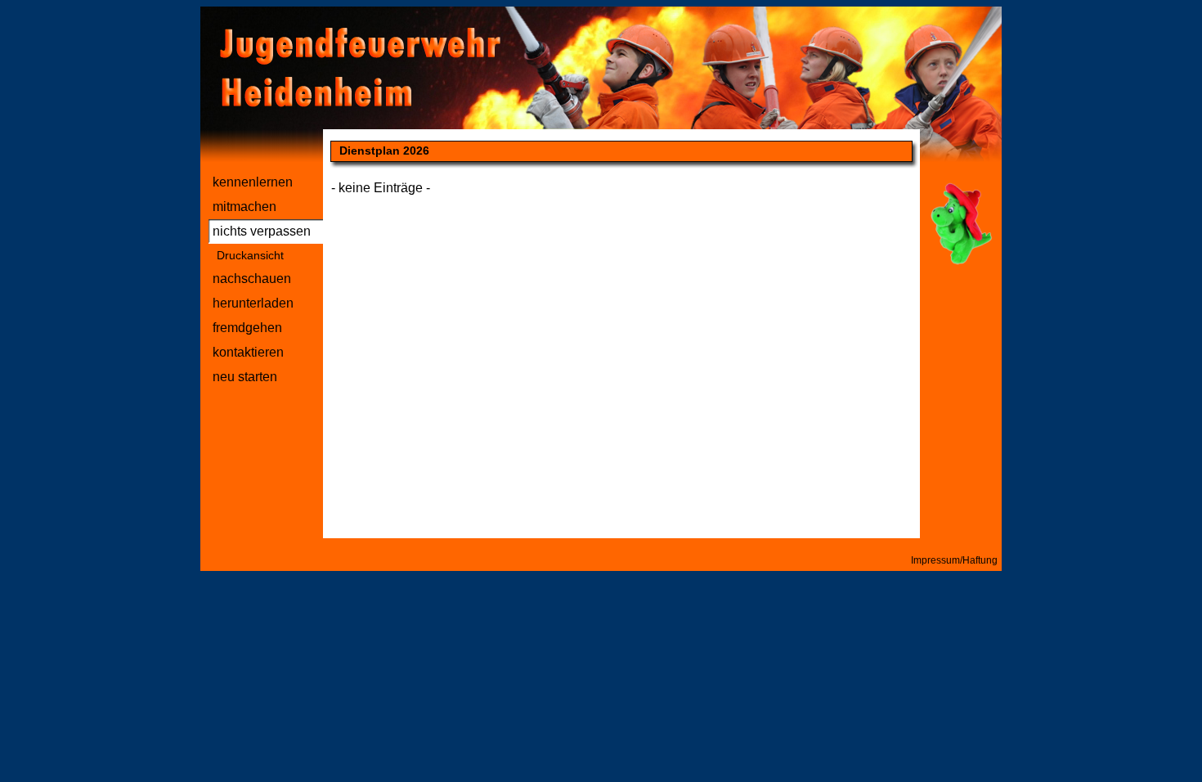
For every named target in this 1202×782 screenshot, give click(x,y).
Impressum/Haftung (954, 560)
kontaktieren (248, 352)
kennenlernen (253, 182)
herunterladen (253, 303)
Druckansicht (250, 255)
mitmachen (244, 206)
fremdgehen (247, 328)
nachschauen (252, 278)
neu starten (245, 377)
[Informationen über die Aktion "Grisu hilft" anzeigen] (961, 264)
